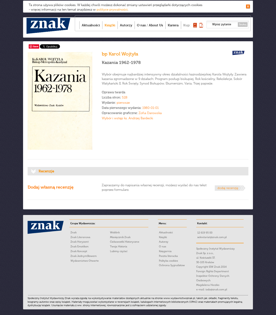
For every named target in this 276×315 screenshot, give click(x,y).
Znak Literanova (80, 237)
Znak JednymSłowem (84, 256)
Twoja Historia (118, 246)
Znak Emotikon (80, 246)
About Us (156, 25)
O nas (141, 25)
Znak (74, 232)
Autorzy (126, 25)
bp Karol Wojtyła (120, 54)
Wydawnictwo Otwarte (85, 260)
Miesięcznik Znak (120, 237)
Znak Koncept (79, 251)
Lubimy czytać (118, 251)
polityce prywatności (112, 9)
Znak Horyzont (80, 241)
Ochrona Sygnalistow (172, 265)
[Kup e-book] (201, 26)
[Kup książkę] (195, 26)
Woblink (115, 232)
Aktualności (91, 25)
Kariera (173, 25)
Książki (110, 25)
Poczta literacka (168, 256)
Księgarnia (165, 251)
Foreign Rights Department (212, 271)
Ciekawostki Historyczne (124, 241)
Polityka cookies (168, 260)
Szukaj (242, 24)
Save (35, 46)
